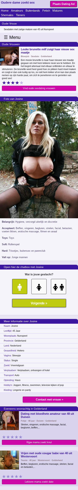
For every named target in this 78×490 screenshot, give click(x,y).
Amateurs (17, 10)
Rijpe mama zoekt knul (39, 442)
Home (5, 10)
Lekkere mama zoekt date (39, 481)
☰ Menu (12, 37)
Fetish (46, 10)
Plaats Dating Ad (64, 3)
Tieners (20, 15)
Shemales (7, 15)
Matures (57, 10)
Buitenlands (33, 10)
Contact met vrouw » (49, 399)
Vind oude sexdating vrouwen (39, 88)
